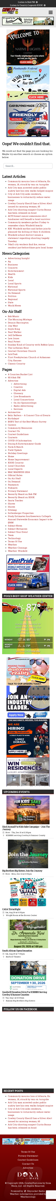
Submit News (15, 525)
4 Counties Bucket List (20, 374)
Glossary (18, 393)
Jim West (13, 325)
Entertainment (16, 270)
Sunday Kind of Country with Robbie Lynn (31, 344)
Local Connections (24, 399)
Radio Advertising (23, 405)
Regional (13, 299)
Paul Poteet (14, 341)
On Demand (14, 292)
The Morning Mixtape (20, 319)
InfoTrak (13, 354)
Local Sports (14, 283)
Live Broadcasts (22, 396)
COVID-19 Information (20, 440)
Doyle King (14, 328)
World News (14, 305)
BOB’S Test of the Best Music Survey (27, 421)
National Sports (16, 289)
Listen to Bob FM (26, 2)
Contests (12, 437)
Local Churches (16, 465)
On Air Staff (14, 478)
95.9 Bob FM (14, 377)
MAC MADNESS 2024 (19, 472)
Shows (11, 503)
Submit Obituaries (17, 528)
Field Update (15, 450)
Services (18, 409)
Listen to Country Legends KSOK (26, 5)
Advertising (20, 383)
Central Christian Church (22, 351)
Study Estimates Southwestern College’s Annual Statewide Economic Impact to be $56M (30, 519)
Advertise (13, 380)
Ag (9, 261)
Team (11, 535)
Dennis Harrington (18, 322)
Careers (12, 424)
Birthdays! (13, 418)
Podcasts (13, 487)
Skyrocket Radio (36, 1191)
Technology (14, 538)
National (13, 286)
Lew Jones (13, 338)
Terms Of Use (15, 541)
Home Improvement (18, 459)
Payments (13, 484)
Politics (12, 296)
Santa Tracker (15, 500)
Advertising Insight (19, 258)
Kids (10, 277)
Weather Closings (17, 547)
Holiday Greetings (18, 453)
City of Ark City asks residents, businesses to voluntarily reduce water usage (29, 197)
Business (13, 264)
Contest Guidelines (18, 434)
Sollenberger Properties (21, 513)
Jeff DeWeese (15, 335)
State (10, 302)
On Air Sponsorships (25, 402)
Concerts (13, 267)
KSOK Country (16, 462)
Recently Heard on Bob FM (22, 494)
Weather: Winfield (17, 550)
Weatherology (27, 1196)
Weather (12, 544)
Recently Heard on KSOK (21, 497)
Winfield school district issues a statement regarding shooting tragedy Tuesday (28, 238)
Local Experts (15, 468)
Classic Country (16, 363)
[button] (50, 12)
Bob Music (13, 316)
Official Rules (15, 475)
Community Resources (20, 427)
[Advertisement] (28, 21)
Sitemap (12, 509)
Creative (18, 386)
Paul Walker (14, 332)
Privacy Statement (18, 491)
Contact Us (14, 431)
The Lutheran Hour (18, 347)
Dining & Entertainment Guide (24, 443)
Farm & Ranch (15, 446)
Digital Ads (20, 390)
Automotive (14, 412)
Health (11, 274)
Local (11, 280)
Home (11, 456)
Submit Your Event (18, 531)
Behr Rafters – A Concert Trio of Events (29, 415)
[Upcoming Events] (28, 810)
